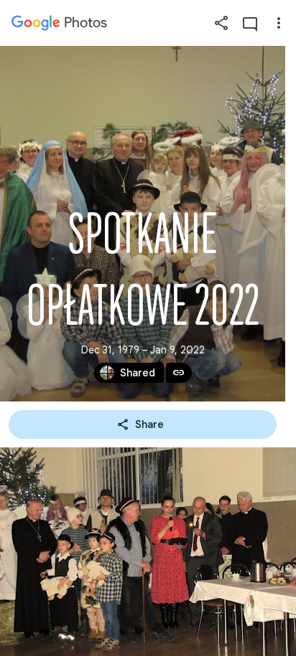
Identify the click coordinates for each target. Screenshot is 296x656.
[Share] (221, 23)
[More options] (278, 23)
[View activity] (250, 23)
